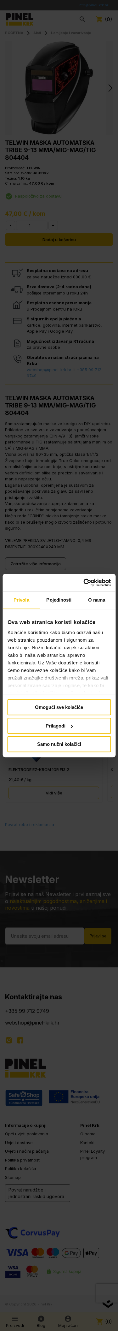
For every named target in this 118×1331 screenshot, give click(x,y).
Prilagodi (55, 725)
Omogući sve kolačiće (59, 707)
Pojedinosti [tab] (58, 600)
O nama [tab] (96, 600)
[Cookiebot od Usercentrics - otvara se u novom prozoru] (84, 583)
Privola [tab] (21, 600)
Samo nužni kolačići (59, 744)
